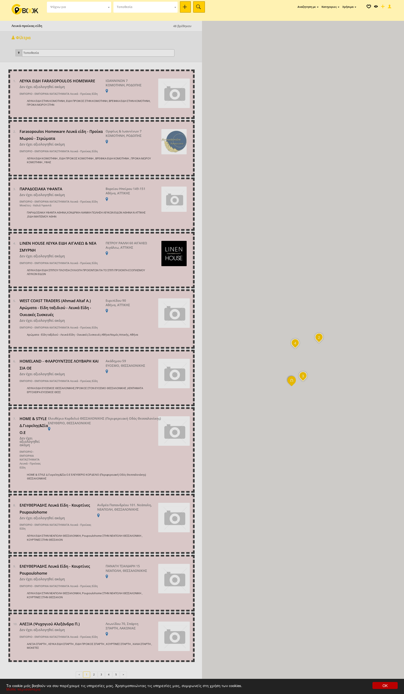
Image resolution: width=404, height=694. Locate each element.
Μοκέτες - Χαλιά (30, 205)
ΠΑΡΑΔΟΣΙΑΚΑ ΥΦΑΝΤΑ (41, 188)
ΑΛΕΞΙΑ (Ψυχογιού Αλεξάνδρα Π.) (50, 623)
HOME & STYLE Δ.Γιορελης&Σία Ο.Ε (34, 425)
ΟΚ (385, 685)
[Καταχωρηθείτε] (382, 7)
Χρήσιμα (348, 7)
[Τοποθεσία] (18, 52)
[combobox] (79, 7)
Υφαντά (46, 205)
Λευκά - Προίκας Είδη (84, 94)
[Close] (389, 7)
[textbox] (79, 7)
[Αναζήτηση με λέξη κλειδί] (185, 7)
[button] (292, 383)
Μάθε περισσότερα (23, 689)
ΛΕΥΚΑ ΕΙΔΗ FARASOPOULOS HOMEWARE (57, 80)
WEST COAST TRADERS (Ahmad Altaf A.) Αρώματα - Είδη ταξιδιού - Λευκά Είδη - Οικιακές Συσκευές (55, 307)
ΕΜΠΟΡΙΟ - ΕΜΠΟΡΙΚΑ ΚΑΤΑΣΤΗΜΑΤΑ (44, 94)
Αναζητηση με (307, 7)
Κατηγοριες (329, 7)
